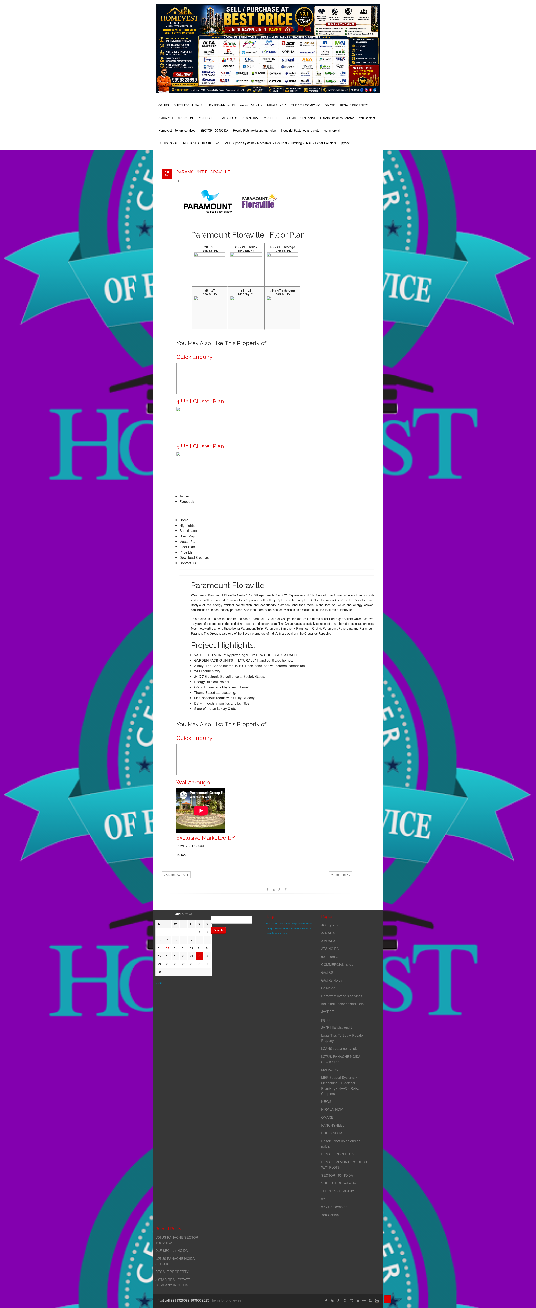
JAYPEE (327, 1011)
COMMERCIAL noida (301, 118)
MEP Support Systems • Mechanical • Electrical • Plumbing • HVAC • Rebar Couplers (280, 143)
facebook (267, 889)
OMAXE (330, 105)
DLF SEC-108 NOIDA (171, 1250)
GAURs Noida (331, 980)
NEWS (326, 1101)
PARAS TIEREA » (340, 875)
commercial (332, 130)
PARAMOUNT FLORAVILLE (203, 172)
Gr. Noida (328, 988)
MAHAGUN (185, 118)
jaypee (345, 143)
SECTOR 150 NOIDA (214, 130)
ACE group (329, 925)
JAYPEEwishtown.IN (221, 105)
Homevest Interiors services (176, 130)
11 (167, 948)
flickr (364, 1301)
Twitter (274, 889)
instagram (376, 1301)
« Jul (158, 983)
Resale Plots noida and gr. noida (254, 130)
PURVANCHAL (332, 1133)
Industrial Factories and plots (300, 130)
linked (357, 1301)
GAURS (163, 105)
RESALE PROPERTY (354, 105)
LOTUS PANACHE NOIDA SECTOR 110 (184, 143)
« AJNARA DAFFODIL (176, 875)
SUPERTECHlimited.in (188, 105)
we (218, 143)
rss (370, 1301)
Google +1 (280, 889)
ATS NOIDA (229, 118)
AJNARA (328, 932)
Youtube (351, 1301)
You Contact (367, 118)
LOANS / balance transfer (337, 118)
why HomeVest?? (334, 1206)
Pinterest (286, 889)
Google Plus (339, 1301)
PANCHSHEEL (207, 118)
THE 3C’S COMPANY (305, 105)
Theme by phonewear (226, 1300)
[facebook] (326, 1301)
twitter (332, 1301)
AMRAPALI (165, 118)
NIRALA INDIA (276, 105)
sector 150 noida (251, 105)
